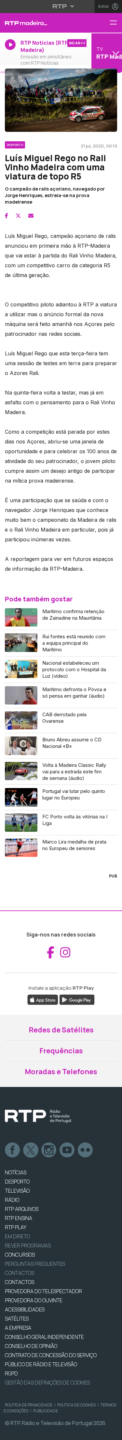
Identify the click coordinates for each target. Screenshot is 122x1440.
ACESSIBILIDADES (25, 1309)
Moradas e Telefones (61, 1071)
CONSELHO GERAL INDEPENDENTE (44, 1336)
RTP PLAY (15, 1227)
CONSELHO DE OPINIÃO (31, 1346)
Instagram (49, 1150)
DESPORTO (17, 1181)
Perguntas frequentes (35, 1263)
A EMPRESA (18, 1327)
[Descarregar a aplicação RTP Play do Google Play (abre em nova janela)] (77, 999)
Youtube (67, 1150)
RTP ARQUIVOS (21, 1209)
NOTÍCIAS (15, 1172)
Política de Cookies (76, 1405)
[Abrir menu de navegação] (116, 23)
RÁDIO (12, 1199)
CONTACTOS (19, 1282)
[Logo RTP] (38, 1116)
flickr (85, 1150)
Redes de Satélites (61, 1030)
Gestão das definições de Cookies (47, 1382)
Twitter (31, 1150)
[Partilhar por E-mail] (31, 215)
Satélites (17, 1318)
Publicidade (45, 1411)
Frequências (61, 1051)
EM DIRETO (17, 1236)
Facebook (12, 1150)
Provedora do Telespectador (43, 1291)
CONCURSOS (20, 1254)
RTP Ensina (18, 1218)
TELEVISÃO (17, 1190)
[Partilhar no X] (18, 215)
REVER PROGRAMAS (28, 1245)
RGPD (11, 1373)
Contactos (19, 1273)
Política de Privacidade (28, 1405)
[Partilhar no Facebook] (6, 215)
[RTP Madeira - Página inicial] (40, 23)
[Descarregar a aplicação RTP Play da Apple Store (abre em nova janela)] (42, 999)
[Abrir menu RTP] (61, 6)
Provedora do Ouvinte (33, 1300)
